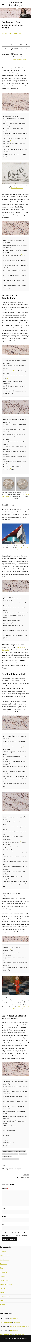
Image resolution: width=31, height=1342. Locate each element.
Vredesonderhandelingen (10, 1159)
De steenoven (14, 1318)
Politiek (2, 1300)
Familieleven (3, 1272)
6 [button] (13, 370)
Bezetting (3, 1251)
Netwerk (2, 1292)
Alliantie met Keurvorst (10, 1153)
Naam (4, 1208)
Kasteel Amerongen (6, 1284)
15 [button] (10, 950)
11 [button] (16, 741)
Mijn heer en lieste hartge (15, 4)
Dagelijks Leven (4, 1260)
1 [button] (10, 140)
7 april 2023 (18, 33)
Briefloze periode (5, 1256)
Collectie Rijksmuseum (17, 188)
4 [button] (21, 255)
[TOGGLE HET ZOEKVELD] (28, 4)
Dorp (1, 1268)
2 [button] (9, 146)
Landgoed (3, 1288)
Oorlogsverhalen (5, 1296)
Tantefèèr (23, 1153)
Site (3, 1224)
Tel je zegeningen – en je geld (11, 1169)
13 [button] (9, 816)
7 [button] (7, 378)
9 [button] (10, 469)
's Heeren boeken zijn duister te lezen (14, 1151)
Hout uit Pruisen (19, 1334)
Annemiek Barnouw (6, 1322)
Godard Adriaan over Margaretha (19, 1326)
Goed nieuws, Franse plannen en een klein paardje (12, 25)
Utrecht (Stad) (7, 1156)
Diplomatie (3, 1264)
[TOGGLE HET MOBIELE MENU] (3, 4)
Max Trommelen (7, 33)
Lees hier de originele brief (18, 59)
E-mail (4, 1216)
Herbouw (3, 1276)
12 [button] (23, 746)
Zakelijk (2, 1304)
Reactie (5, 1188)
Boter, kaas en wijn (23, 1177)
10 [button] (10, 622)
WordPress (23, 1338)
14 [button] (20, 841)
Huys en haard (4, 1280)
